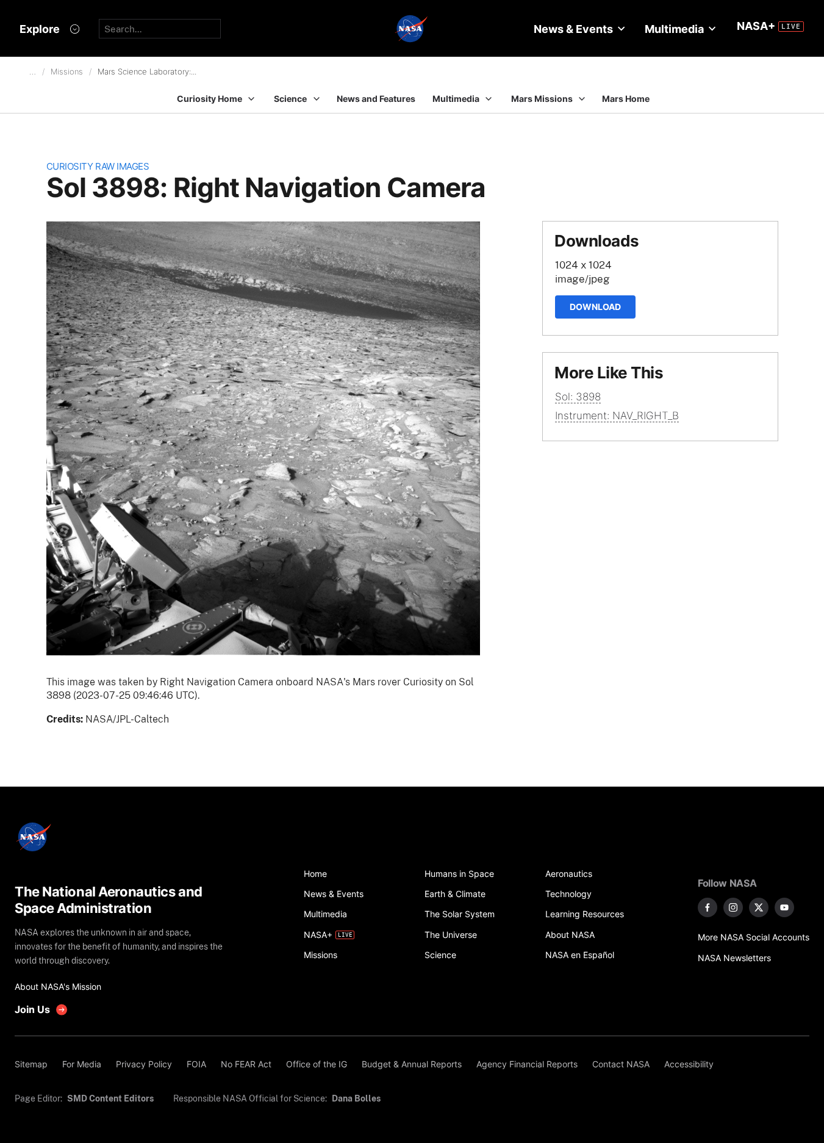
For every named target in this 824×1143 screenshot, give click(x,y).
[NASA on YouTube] (784, 907)
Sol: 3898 (578, 397)
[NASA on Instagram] (733, 907)
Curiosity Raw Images (97, 166)
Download (595, 306)
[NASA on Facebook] (707, 907)
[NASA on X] (758, 907)
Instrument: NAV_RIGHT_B (617, 415)
